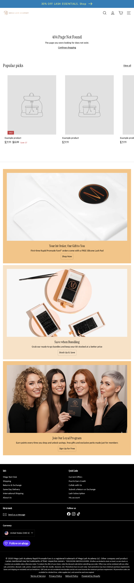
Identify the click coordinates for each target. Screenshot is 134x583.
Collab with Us (75, 485)
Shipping (7, 481)
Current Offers (75, 477)
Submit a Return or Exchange (82, 489)
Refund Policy (71, 576)
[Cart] (121, 13)
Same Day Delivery (11, 489)
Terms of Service (38, 576)
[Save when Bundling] (67, 303)
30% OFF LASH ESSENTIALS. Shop (63, 3)
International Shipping (13, 493)
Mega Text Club (10, 477)
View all (127, 65)
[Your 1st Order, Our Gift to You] (67, 207)
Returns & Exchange (12, 485)
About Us (7, 497)
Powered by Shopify (91, 576)
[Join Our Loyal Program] (67, 399)
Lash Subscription (77, 493)
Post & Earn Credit (77, 481)
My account (74, 497)
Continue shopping (67, 47)
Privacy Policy (55, 576)
